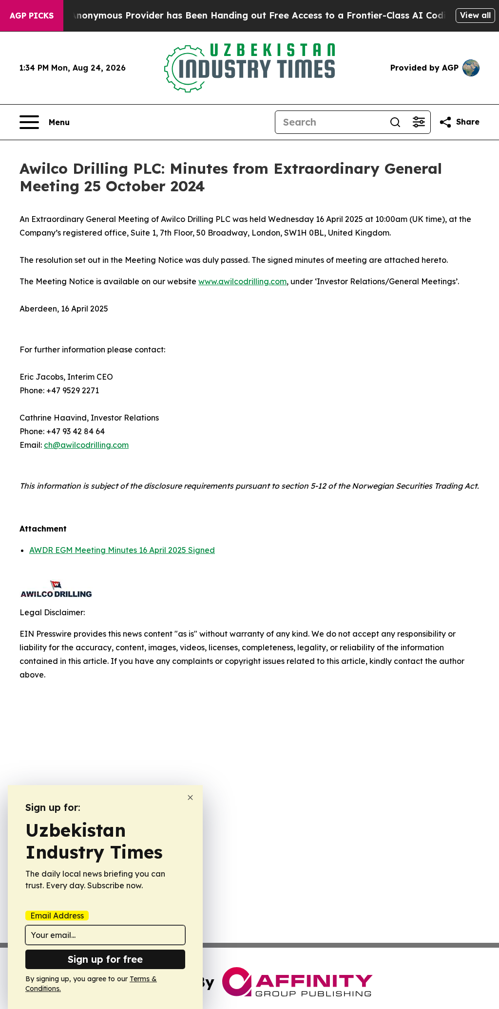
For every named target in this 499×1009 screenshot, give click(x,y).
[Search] (395, 122)
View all (475, 15)
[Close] (190, 797)
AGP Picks (32, 15)
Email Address (57, 915)
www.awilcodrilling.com (242, 281)
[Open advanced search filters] (418, 122)
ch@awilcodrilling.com (86, 445)
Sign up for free (105, 959)
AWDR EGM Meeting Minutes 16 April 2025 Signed (122, 550)
